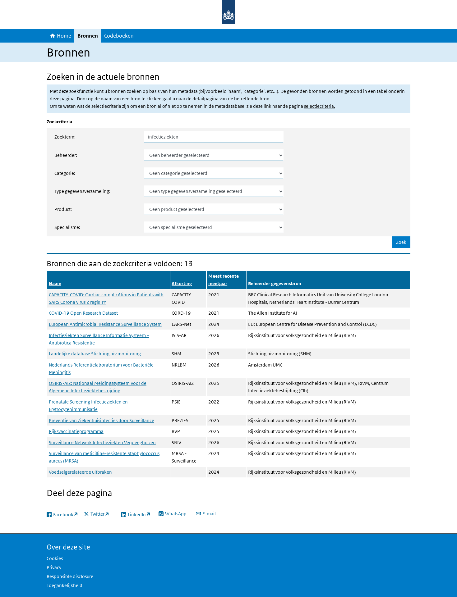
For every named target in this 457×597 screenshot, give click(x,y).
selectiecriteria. (319, 106)
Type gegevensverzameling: (82, 191)
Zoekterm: (65, 137)
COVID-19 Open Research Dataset (83, 313)
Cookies (55, 558)
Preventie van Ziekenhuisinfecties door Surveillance (101, 420)
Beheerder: (65, 155)
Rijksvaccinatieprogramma (76, 431)
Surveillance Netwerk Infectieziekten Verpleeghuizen (102, 442)
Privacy (54, 567)
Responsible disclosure (70, 576)
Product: (63, 209)
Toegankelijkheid (64, 585)
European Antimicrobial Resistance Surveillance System (105, 324)
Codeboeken (119, 35)
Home (64, 35)
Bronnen (87, 35)
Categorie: (64, 173)
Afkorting (182, 283)
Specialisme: (67, 227)
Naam (55, 283)
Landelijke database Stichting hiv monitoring (95, 354)
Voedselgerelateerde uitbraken (80, 472)
